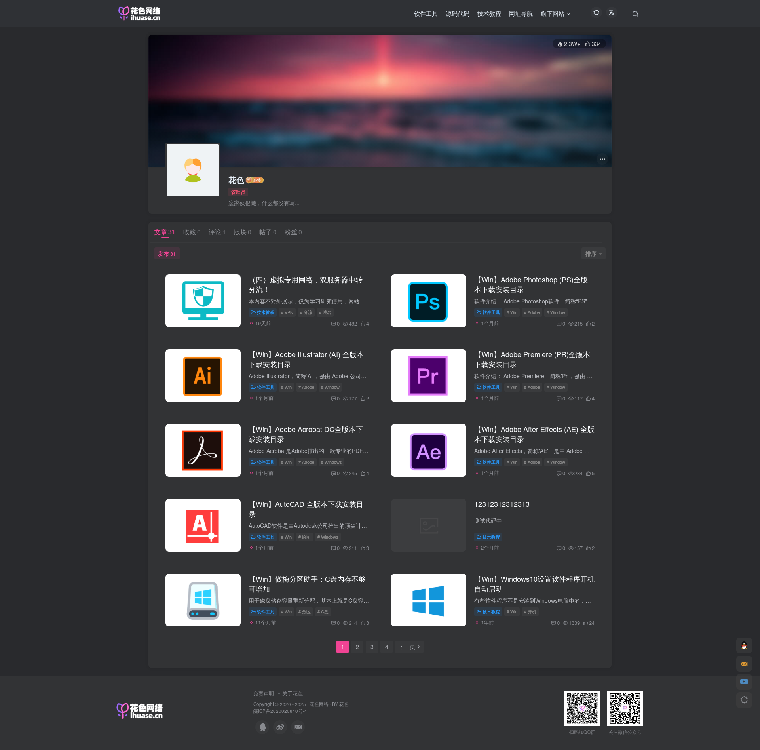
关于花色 (292, 693)
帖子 (268, 231)
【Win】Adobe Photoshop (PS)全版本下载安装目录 (531, 284)
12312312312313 (502, 504)
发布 (167, 253)
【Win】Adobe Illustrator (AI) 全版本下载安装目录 (306, 359)
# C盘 (323, 611)
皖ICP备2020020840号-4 (280, 711)
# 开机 (530, 611)
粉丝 (293, 231)
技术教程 (265, 312)
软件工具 (491, 312)
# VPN (287, 312)
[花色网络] (140, 710)
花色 (236, 179)
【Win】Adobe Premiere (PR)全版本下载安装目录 (532, 359)
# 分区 (304, 611)
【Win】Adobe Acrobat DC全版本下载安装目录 (306, 434)
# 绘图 (304, 536)
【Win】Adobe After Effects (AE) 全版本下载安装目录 (534, 434)
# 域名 (325, 312)
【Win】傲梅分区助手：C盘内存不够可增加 (307, 583)
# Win (512, 312)
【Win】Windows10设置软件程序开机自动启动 (534, 583)
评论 (217, 231)
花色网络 (319, 704)
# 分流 (306, 312)
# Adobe (532, 312)
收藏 (192, 231)
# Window (556, 312)
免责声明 (263, 693)
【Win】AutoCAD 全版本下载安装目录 (306, 509)
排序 (591, 253)
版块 (242, 231)
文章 (164, 231)
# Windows (331, 462)
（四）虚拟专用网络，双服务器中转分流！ (306, 284)
